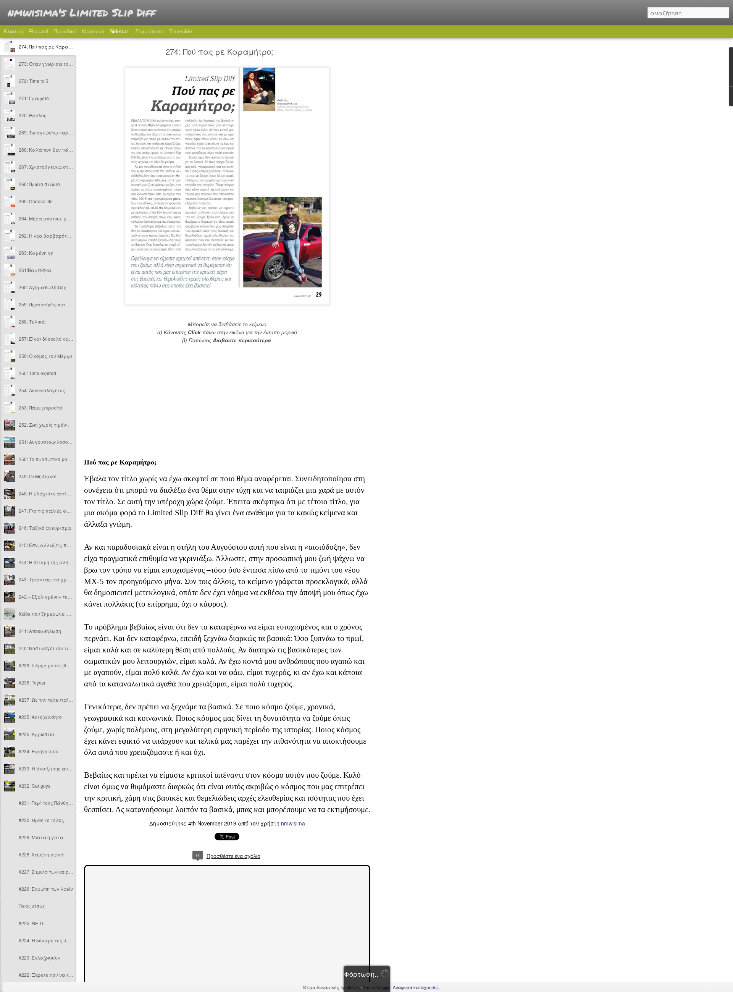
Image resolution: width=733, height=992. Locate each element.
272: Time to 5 (33, 81)
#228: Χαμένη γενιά (41, 854)
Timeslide (180, 31)
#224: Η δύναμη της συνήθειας (53, 940)
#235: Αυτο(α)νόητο (40, 717)
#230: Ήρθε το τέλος (41, 820)
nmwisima (293, 823)
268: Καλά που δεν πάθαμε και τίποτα (62, 149)
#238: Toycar (32, 682)
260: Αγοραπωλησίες (42, 287)
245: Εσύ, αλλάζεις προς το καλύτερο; (62, 545)
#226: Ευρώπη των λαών (46, 888)
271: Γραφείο (34, 98)
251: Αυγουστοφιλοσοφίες (49, 442)
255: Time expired (37, 373)
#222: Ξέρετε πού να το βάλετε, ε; (57, 974)
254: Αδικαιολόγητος (42, 390)
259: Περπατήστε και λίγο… (50, 304)
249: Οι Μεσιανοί (38, 476)
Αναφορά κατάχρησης (416, 987)
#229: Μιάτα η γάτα (41, 837)
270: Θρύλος (33, 115)
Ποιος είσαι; (32, 906)
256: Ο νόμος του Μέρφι (45, 356)
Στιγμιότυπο (149, 31)
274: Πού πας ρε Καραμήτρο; (51, 46)
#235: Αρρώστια (37, 734)
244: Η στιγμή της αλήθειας (50, 562)
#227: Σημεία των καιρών (47, 871)
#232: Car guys (34, 785)
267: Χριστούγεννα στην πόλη (52, 166)
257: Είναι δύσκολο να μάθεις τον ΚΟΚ (62, 338)
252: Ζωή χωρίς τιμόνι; (44, 424)
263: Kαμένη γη (36, 252)
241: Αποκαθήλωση (40, 631)
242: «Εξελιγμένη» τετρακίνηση (55, 596)
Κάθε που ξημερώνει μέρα (49, 613)
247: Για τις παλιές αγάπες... (52, 510)
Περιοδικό (65, 31)
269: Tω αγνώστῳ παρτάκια (50, 132)
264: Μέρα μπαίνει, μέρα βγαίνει (56, 218)
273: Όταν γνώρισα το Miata (50, 63)
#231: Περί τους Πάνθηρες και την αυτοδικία (68, 802)
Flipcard (38, 31)
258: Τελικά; (32, 321)
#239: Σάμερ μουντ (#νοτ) (47, 665)
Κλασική (13, 31)
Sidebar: (120, 31)
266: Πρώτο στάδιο (39, 184)
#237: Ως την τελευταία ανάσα (54, 699)
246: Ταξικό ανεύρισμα (45, 527)
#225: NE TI (31, 923)
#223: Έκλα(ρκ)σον (39, 957)
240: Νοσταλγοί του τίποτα (49, 648)
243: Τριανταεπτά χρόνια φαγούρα (59, 579)
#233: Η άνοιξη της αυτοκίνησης (54, 768)
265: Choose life (36, 201)
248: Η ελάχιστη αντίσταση (50, 493)
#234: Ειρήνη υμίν (38, 751)
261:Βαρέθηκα (35, 270)
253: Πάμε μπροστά (41, 407)
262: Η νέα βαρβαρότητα (47, 235)
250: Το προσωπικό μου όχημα (52, 459)
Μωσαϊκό (93, 31)
